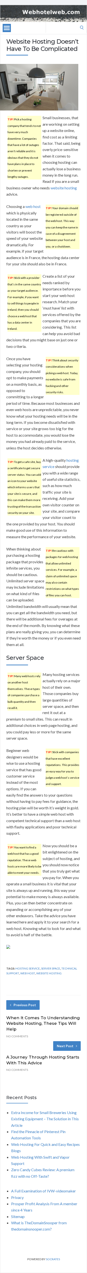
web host (33, 206)
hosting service (27, 968)
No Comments (17, 1036)
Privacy (17, 1197)
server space (50, 968)
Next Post (65, 1046)
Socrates (53, 1259)
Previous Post (25, 1005)
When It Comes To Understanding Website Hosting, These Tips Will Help (43, 1023)
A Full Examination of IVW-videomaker (43, 1191)
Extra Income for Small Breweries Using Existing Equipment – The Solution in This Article (45, 1119)
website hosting (64, 188)
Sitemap (18, 1216)
